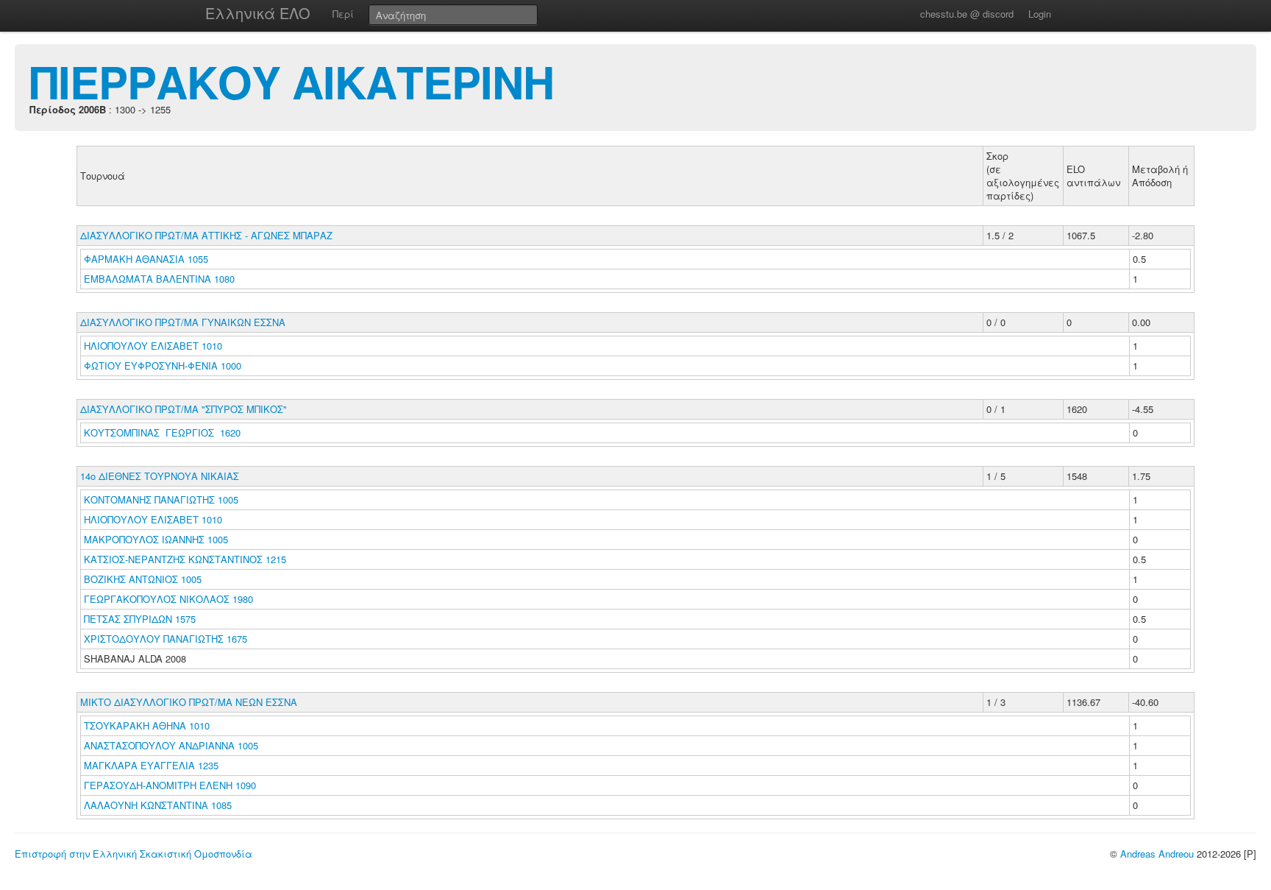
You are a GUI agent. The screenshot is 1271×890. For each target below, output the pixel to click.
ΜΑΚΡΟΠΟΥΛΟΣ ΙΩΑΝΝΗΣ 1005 (156, 539)
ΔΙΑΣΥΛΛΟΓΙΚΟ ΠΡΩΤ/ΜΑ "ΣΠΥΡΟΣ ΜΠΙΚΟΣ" (183, 409)
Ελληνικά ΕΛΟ (257, 13)
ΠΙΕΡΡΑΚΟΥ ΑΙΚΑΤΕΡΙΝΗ (291, 81)
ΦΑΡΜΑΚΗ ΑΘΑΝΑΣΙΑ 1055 (146, 259)
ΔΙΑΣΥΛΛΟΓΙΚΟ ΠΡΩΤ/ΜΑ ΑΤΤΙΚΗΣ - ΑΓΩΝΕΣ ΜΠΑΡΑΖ (206, 235)
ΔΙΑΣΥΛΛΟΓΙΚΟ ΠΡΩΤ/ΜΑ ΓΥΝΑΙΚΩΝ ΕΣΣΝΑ (182, 322)
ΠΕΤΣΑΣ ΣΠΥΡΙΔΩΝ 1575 (140, 619)
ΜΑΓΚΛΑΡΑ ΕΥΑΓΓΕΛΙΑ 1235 (151, 765)
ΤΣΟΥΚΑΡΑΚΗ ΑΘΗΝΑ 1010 (147, 725)
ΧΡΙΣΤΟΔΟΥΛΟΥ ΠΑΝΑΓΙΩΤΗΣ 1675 (165, 639)
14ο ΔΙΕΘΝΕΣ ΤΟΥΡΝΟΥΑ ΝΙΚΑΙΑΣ (159, 476)
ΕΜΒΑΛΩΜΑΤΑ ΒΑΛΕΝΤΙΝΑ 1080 (159, 279)
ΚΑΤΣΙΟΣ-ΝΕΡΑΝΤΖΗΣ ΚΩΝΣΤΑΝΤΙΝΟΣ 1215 (185, 559)
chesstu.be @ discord (967, 14)
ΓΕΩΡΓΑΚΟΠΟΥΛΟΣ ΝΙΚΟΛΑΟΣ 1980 (168, 599)
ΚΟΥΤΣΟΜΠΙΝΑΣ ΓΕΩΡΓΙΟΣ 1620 (162, 432)
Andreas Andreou (1157, 854)
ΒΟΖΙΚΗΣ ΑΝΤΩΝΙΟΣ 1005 (143, 579)
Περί (343, 14)
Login (1039, 14)
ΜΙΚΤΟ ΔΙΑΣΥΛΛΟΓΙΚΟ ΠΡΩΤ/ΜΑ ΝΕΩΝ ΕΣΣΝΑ (188, 702)
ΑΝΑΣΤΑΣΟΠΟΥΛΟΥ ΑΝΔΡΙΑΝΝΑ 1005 (171, 745)
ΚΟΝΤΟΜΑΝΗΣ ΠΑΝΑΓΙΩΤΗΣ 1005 (161, 499)
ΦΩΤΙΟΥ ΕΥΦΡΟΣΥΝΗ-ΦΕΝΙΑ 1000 (162, 365)
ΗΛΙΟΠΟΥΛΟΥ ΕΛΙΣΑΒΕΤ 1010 (153, 346)
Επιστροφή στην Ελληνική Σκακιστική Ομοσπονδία (133, 854)
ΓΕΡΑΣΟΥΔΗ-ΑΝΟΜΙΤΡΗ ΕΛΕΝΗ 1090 (170, 785)
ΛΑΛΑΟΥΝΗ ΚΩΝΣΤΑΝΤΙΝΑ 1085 (158, 805)
